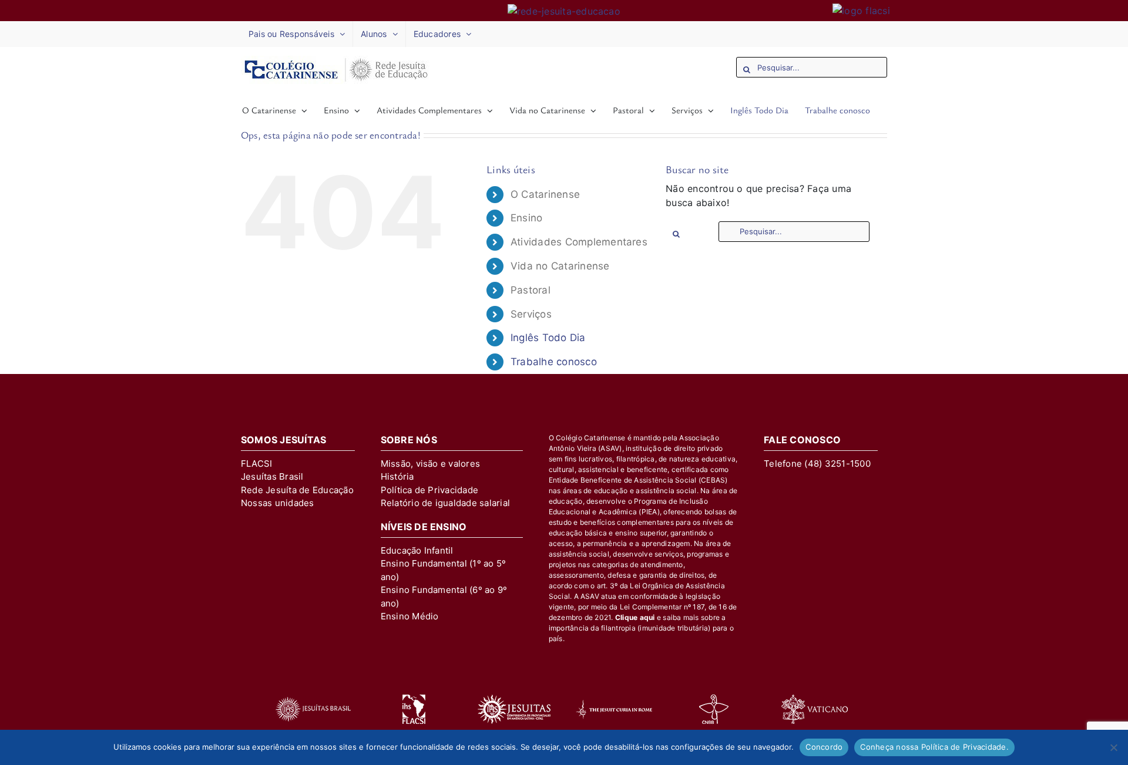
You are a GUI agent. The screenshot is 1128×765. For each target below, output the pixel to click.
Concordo (823, 746)
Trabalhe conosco (554, 362)
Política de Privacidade (430, 490)
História (397, 476)
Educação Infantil (417, 550)
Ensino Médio (410, 616)
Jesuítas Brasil (272, 476)
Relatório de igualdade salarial (445, 502)
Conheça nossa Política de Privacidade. (934, 746)
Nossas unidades (277, 502)
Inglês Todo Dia (548, 337)
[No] (1113, 747)
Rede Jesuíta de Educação (297, 490)
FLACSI (256, 463)
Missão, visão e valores (431, 463)
